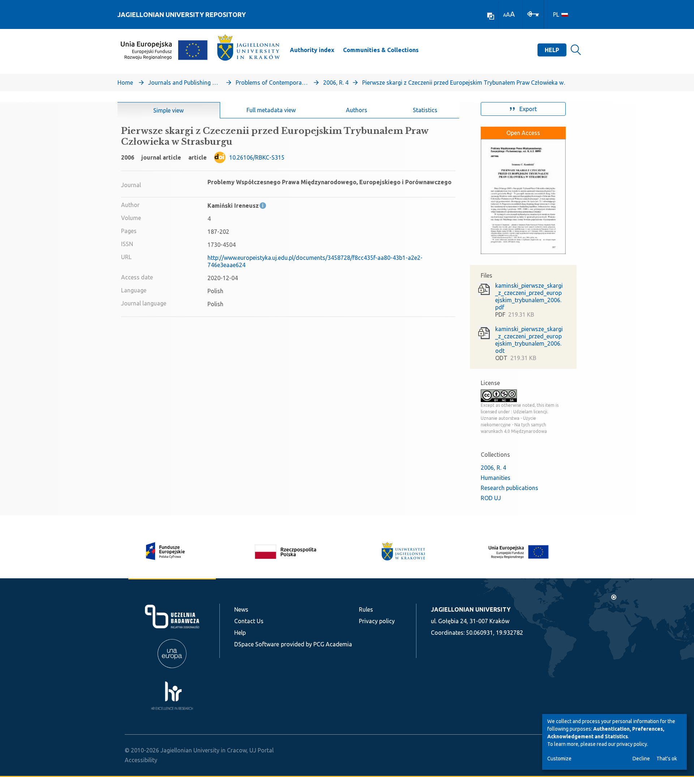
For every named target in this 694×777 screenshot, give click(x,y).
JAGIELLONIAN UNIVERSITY (470, 609)
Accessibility (141, 760)
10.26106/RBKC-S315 (256, 157)
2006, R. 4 (335, 82)
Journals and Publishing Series (184, 82)
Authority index (312, 50)
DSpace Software (256, 644)
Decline (641, 758)
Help (552, 50)
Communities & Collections (381, 50)
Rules (366, 609)
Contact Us (249, 621)
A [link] (504, 15)
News (241, 609)
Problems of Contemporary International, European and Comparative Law (272, 82)
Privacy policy (377, 621)
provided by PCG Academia (316, 644)
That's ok (666, 758)
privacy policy (632, 744)
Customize (559, 758)
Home (125, 82)
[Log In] (533, 13)
